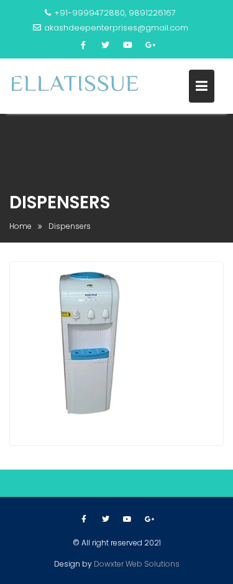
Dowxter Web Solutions (137, 564)
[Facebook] (83, 45)
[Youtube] (128, 45)
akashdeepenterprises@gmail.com (116, 28)
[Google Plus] (150, 45)
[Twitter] (106, 45)
